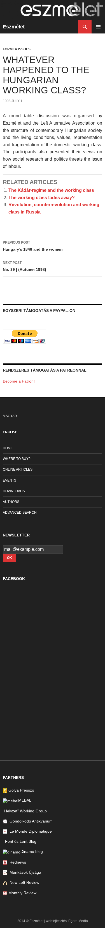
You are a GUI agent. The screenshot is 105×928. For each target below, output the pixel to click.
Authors (11, 502)
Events (9, 480)
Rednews (16, 862)
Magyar (10, 416)
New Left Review (23, 882)
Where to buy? (17, 459)
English (10, 432)
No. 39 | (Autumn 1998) (24, 266)
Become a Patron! (19, 381)
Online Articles (17, 469)
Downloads (14, 491)
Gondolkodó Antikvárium (30, 821)
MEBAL (24, 800)
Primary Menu (98, 26)
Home (8, 448)
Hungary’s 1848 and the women (33, 246)
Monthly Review (21, 893)
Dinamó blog (31, 851)
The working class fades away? (41, 197)
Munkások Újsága (24, 872)
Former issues (17, 49)
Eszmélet (14, 27)
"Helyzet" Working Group (25, 811)
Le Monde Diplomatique (29, 831)
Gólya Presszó (20, 790)
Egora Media (78, 921)
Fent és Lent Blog (19, 841)
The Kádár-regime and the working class (51, 190)
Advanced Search (20, 512)
